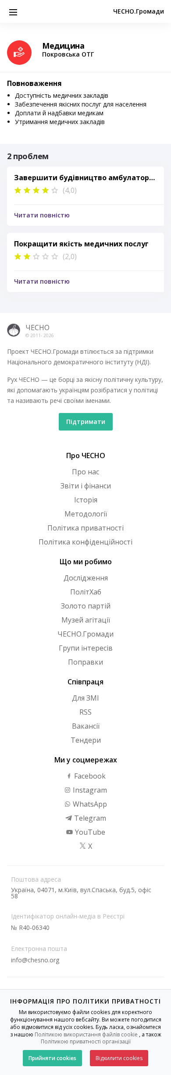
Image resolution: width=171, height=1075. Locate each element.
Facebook (89, 776)
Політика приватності (85, 528)
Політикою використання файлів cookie (86, 1034)
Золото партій (85, 606)
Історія (85, 500)
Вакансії (86, 726)
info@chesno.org (35, 960)
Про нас (85, 472)
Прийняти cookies (52, 1058)
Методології (85, 514)
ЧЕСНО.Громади (138, 11)
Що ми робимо (86, 562)
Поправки (85, 662)
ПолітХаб (85, 592)
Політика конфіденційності (85, 542)
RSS (85, 712)
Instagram (89, 790)
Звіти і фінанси (86, 486)
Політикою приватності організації (86, 1041)
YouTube (89, 832)
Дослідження (86, 578)
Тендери (86, 740)
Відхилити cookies (119, 1058)
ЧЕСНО (37, 327)
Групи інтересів (86, 648)
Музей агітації (85, 620)
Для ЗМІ (85, 698)
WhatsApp (89, 804)
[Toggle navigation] (13, 11)
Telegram (89, 818)
